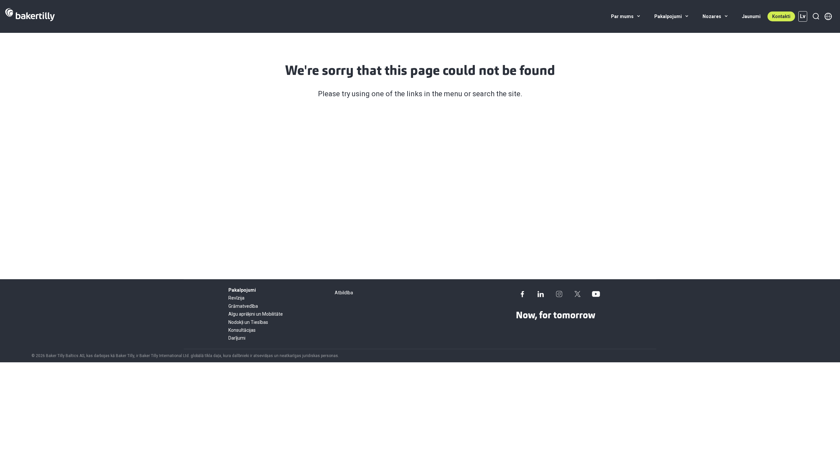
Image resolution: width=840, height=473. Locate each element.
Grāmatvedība (243, 306)
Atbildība (344, 292)
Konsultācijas (242, 330)
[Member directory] (828, 16)
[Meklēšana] (815, 16)
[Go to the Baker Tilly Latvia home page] (30, 16)
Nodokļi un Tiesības (248, 322)
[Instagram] (559, 294)
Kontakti (781, 16)
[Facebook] (522, 294)
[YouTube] (595, 294)
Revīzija (236, 298)
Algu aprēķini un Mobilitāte (255, 314)
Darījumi (236, 338)
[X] (577, 294)
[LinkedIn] (540, 294)
